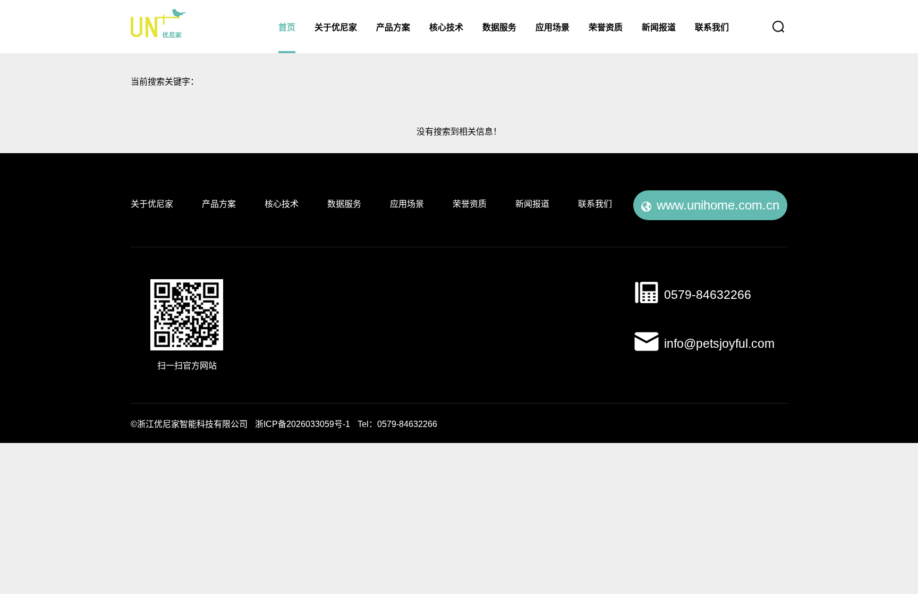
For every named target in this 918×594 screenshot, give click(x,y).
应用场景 (553, 27)
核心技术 (446, 27)
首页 (286, 27)
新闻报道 (659, 27)
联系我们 (712, 27)
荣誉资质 (606, 27)
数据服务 (499, 27)
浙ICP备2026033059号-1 (302, 424)
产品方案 (393, 27)
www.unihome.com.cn (718, 206)
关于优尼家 (335, 27)
